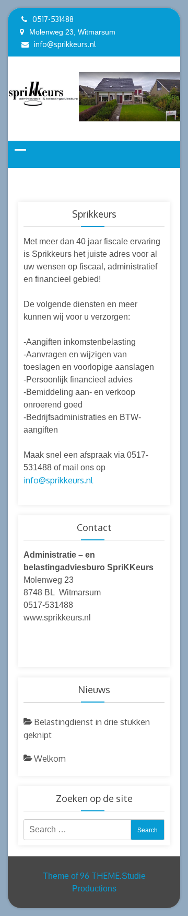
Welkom (50, 758)
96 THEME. (101, 875)
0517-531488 (53, 19)
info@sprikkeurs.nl (65, 44)
